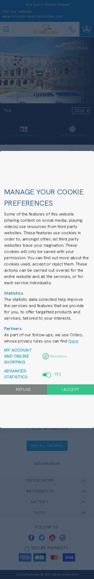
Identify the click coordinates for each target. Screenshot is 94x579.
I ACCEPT (70, 389)
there (73, 341)
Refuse (23, 389)
